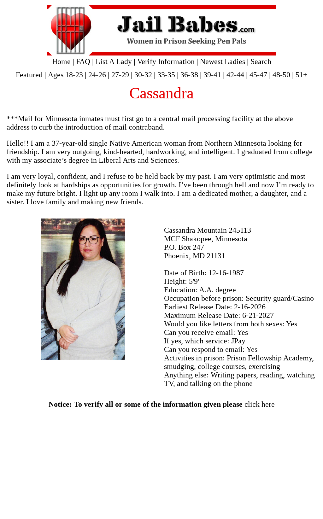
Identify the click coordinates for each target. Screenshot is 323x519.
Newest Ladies (222, 61)
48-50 (281, 75)
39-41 (212, 75)
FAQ (83, 61)
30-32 (143, 75)
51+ (302, 75)
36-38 (189, 75)
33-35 (166, 75)
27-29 (120, 75)
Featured (29, 75)
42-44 (235, 75)
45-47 (258, 75)
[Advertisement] (161, 464)
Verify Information (166, 61)
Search (260, 61)
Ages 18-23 (65, 75)
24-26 (97, 75)
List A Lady (114, 61)
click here (259, 404)
